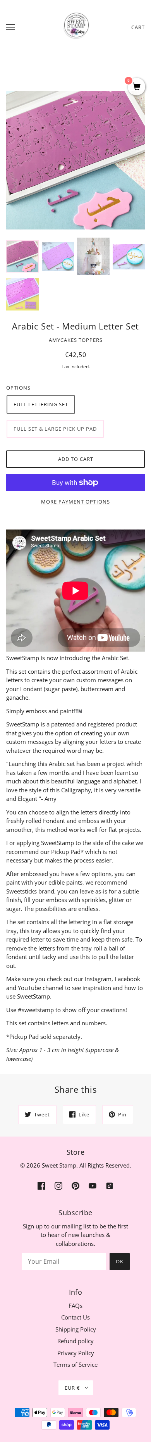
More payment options (75, 501)
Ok (120, 1261)
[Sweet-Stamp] (75, 26)
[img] (41, 1185)
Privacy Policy (75, 1353)
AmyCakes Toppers (76, 339)
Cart (138, 27)
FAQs (75, 1305)
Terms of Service (75, 1364)
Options (18, 387)
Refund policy (75, 1341)
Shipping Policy (75, 1329)
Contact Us (75, 1317)
